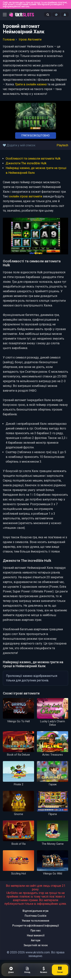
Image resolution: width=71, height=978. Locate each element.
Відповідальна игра (35, 910)
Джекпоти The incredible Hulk (26, 163)
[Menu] (5, 15)
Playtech (62, 145)
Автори (35, 940)
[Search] (48, 14)
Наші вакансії (35, 935)
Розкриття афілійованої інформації (35, 925)
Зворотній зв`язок (35, 945)
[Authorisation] (65, 14)
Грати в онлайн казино (31, 84)
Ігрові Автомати (30, 39)
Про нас (35, 930)
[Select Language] (56, 14)
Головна (9, 39)
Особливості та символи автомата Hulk (33, 158)
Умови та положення (35, 920)
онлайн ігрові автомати (25, 196)
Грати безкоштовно (35, 135)
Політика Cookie (35, 915)
